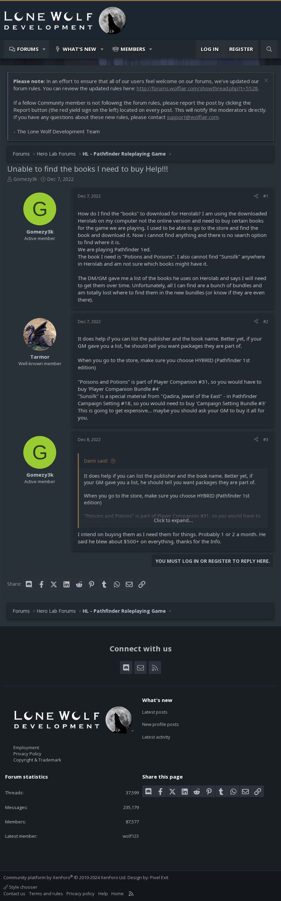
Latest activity (156, 737)
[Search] (269, 49)
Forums (28, 48)
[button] (44, 49)
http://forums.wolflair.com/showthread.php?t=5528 (197, 88)
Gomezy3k (25, 179)
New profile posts (160, 724)
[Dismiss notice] (265, 81)
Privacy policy (80, 893)
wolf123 (131, 836)
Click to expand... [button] (173, 520)
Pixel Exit (159, 877)
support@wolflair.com (193, 117)
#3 (265, 439)
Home (117, 893)
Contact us (14, 893)
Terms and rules (46, 893)
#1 (265, 196)
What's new (79, 48)
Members (133, 48)
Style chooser (22, 887)
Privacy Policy (27, 754)
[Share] (256, 196)
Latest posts (155, 712)
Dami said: (96, 461)
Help (103, 893)
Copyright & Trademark (37, 760)
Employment (26, 747)
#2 (265, 321)
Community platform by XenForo (64, 877)
